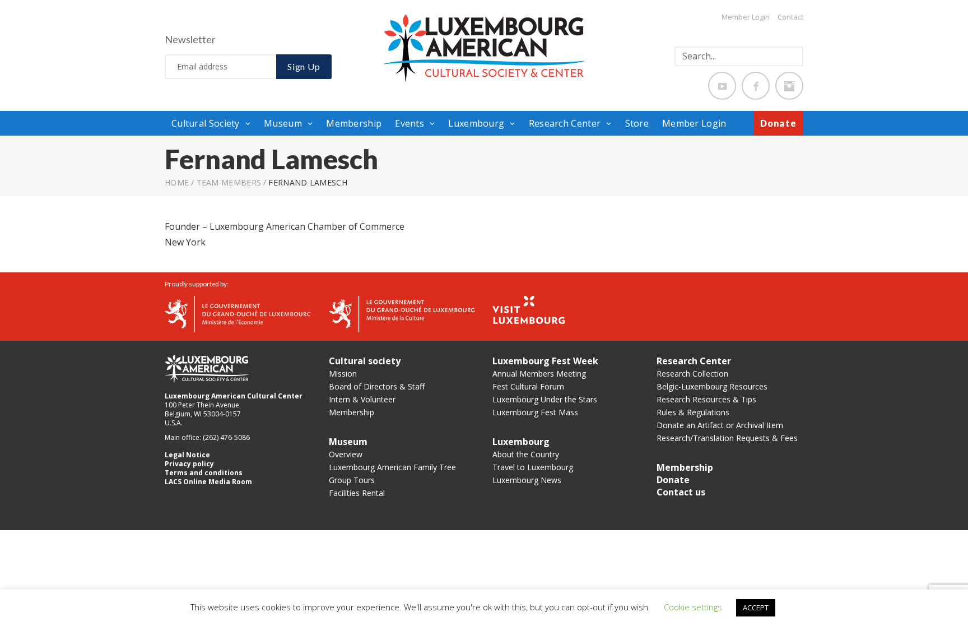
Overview (345, 454)
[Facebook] (756, 86)
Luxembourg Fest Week (545, 361)
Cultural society (365, 361)
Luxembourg (476, 123)
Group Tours (352, 480)
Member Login (746, 17)
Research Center (565, 123)
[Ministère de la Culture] (401, 313)
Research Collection (692, 373)
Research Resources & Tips (706, 399)
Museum (283, 123)
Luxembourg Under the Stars (544, 399)
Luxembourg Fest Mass (535, 412)
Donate (778, 123)
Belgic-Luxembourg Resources (712, 386)
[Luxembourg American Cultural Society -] (484, 47)
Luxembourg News (526, 480)
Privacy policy (189, 464)
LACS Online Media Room (208, 481)
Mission (343, 373)
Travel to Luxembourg (532, 467)
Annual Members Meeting (539, 373)
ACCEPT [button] (756, 607)
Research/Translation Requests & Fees (727, 438)
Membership (353, 123)
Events (409, 123)
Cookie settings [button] (693, 607)
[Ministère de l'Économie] (237, 313)
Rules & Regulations (693, 412)
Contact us (681, 492)
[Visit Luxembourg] (528, 309)
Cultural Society (205, 123)
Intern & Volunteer (362, 399)
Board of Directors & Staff (377, 386)
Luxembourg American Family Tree (392, 467)
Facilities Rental (357, 493)
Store (637, 123)
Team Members (229, 182)
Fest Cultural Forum (528, 386)
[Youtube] (722, 86)
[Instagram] (789, 86)
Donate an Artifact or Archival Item (720, 425)
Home (177, 182)
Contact (790, 17)
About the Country (525, 454)
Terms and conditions (204, 472)
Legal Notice (187, 455)
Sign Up (303, 66)
